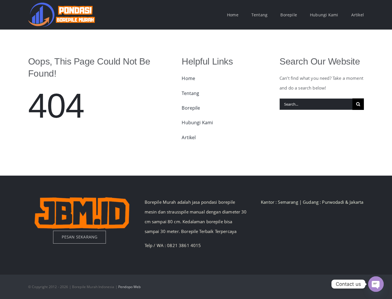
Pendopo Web (129, 286)
